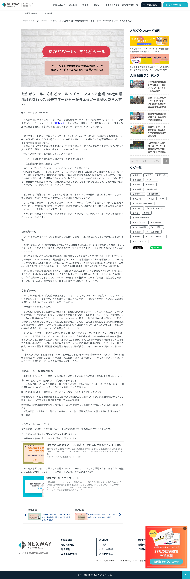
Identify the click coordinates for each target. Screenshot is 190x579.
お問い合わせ (153, 4)
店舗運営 (138, 189)
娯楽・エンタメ (140, 241)
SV (163, 198)
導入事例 (73, 4)
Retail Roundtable (142, 217)
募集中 (137, 175)
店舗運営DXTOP (30, 13)
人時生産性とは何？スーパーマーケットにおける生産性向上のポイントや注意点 (157, 147)
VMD (136, 213)
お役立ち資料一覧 (130, 4)
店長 (152, 198)
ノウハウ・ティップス (156, 236)
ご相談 (62, 433)
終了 (149, 175)
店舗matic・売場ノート (143, 203)
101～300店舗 (140, 227)
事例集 (137, 236)
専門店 (137, 184)
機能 (147, 213)
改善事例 (151, 184)
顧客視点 (138, 180)
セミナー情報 (106, 549)
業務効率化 (153, 189)
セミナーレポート (156, 208)
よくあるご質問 (112, 4)
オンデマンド (140, 222)
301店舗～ (157, 227)
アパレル (162, 175)
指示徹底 (154, 194)
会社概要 (143, 560)
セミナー (98, 4)
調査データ (139, 194)
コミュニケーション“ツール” (80, 202)
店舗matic (58, 4)
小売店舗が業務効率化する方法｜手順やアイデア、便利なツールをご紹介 (157, 86)
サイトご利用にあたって (106, 560)
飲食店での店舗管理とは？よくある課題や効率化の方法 (157, 117)
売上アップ (139, 198)
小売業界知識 (154, 232)
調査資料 (138, 232)
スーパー (152, 180)
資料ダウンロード (177, 4)
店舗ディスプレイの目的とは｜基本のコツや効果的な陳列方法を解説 (157, 131)
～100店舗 (157, 222)
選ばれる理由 (67, 544)
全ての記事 (48, 13)
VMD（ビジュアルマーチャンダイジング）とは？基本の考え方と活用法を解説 (157, 102)
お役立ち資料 (106, 554)
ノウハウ (138, 208)
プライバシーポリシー (128, 560)
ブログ (85, 4)
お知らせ (103, 539)
